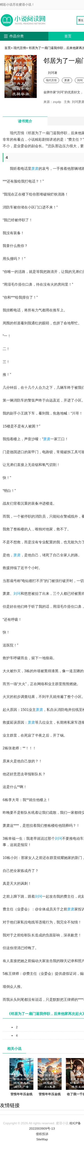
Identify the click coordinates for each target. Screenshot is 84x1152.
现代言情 (19, 48)
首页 (67, 36)
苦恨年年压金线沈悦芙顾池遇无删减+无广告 (21, 1099)
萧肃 (67, 80)
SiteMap (42, 1139)
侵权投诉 (42, 1134)
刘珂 (17, 593)
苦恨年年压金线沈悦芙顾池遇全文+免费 (50, 1099)
